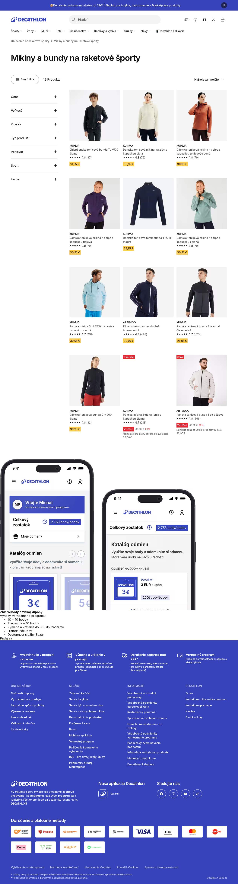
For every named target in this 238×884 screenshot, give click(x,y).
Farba (15, 179)
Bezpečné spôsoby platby (28, 705)
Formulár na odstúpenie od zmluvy (144, 726)
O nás (189, 693)
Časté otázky (19, 729)
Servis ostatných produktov (87, 711)
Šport (14, 165)
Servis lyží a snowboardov (86, 705)
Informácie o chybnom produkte (148, 752)
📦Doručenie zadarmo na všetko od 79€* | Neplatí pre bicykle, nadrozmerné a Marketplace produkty (115, 5)
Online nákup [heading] (21, 685)
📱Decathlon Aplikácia (170, 31)
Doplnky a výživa (105, 31)
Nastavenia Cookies (98, 867)
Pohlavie (17, 152)
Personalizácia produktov (85, 717)
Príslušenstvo (78, 31)
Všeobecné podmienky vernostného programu (142, 735)
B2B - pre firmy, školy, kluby (87, 756)
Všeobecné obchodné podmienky (141, 695)
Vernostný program (81, 741)
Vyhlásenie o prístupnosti (27, 867)
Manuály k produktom (141, 758)
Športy (15, 31)
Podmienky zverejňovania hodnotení (144, 744)
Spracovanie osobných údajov (147, 718)
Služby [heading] (74, 685)
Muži (44, 31)
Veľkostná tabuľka (23, 723)
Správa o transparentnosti (162, 867)
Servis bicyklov (79, 699)
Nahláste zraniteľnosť (64, 867)
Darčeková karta (79, 723)
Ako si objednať (21, 717)
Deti (59, 31)
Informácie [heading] (135, 685)
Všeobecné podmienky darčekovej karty (142, 704)
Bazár (73, 729)
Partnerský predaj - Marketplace (81, 764)
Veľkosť (16, 110)
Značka (16, 124)
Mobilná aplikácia (80, 735)
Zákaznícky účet (79, 693)
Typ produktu (20, 138)
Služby (128, 31)
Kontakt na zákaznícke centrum (206, 699)
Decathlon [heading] (194, 685)
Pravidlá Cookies (128, 867)
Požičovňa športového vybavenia (83, 749)
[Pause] (224, 5)
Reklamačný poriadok (141, 712)
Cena (14, 97)
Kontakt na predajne (199, 705)
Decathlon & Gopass (140, 764)
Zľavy (144, 31)
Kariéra (190, 711)
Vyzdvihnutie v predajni (26, 699)
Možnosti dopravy (22, 693)
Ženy (30, 31)
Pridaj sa (6, 638)
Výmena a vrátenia (23, 711)
